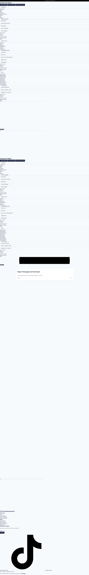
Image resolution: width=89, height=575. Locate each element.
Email (1, 530)
